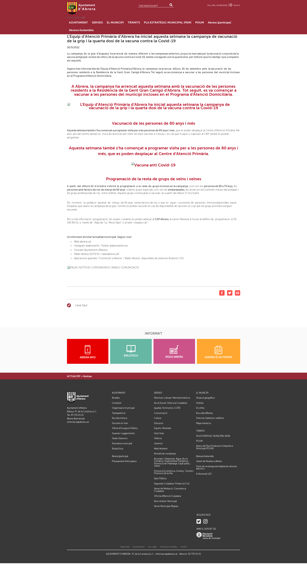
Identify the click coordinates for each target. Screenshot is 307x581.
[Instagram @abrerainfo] (205, 521)
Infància (158, 438)
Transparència (118, 413)
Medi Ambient (161, 448)
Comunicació (160, 413)
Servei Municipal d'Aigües (166, 506)
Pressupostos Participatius (124, 461)
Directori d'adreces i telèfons (210, 418)
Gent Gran (159, 433)
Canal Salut (81, 305)
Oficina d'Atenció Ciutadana (167, 496)
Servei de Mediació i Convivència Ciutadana (170, 489)
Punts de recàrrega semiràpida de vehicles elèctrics (216, 467)
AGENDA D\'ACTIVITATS (218, 357)
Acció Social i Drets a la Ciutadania (170, 403)
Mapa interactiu (203, 423)
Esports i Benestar (162, 428)
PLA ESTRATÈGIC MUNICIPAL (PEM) (213, 436)
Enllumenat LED (204, 474)
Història (199, 403)
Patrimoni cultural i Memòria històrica (172, 398)
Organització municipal (123, 408)
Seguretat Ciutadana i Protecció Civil (171, 483)
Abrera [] (120, 456)
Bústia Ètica (117, 448)
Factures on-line (120, 423)
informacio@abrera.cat (78, 422)
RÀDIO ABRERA (174, 357)
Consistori (117, 403)
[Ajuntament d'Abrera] (81, 8)
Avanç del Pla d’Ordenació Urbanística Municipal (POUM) (214, 447)
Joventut (158, 443)
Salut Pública (160, 478)
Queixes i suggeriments (123, 433)
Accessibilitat (139, 547)
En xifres (200, 408)
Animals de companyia (165, 453)
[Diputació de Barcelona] (208, 535)
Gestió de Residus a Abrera (209, 461)
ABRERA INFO (88, 357)
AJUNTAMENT (119, 393)
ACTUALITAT (73, 376)
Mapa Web (125, 547)
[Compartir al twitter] (229, 292)
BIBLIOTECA (131, 355)
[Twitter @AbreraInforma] (198, 521)
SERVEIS (158, 393)
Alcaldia (115, 398)
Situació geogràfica (205, 398)
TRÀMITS (200, 431)
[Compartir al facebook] (222, 292)
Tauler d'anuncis (119, 438)
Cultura (157, 418)
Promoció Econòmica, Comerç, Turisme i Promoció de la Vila (174, 472)
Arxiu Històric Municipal (165, 501)
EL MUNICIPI (202, 393)
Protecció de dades (168, 547)
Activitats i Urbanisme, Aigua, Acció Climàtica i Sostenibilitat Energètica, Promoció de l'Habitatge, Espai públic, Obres (172, 462)
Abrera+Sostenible (205, 456)
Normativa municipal (122, 443)
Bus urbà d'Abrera (204, 413)
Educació (158, 423)
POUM (199, 441)
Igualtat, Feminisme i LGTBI (167, 408)
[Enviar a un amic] (237, 292)
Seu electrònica (119, 418)
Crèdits (183, 547)
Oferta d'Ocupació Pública (125, 428)
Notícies (87, 376)
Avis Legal (152, 547)
